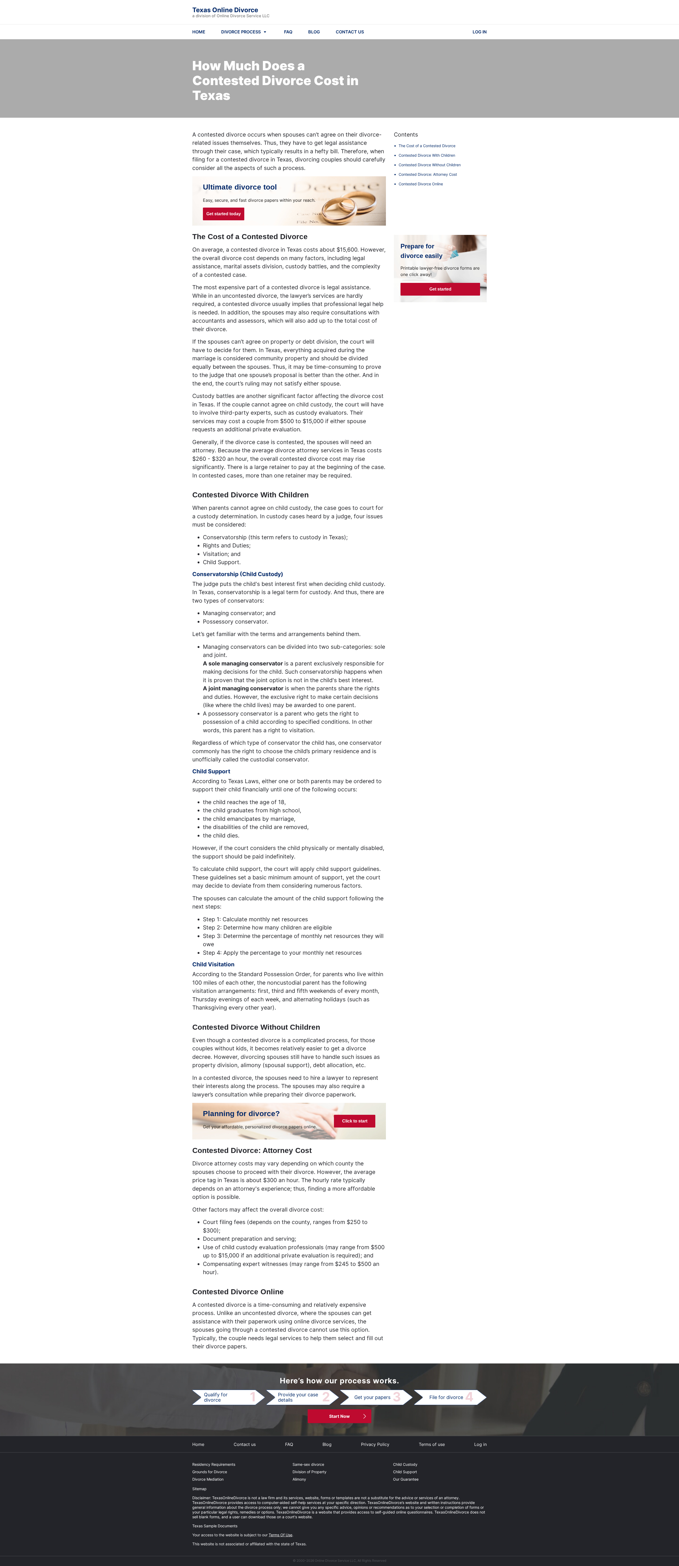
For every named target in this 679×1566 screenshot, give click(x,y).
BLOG (314, 31)
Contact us (245, 1444)
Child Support (405, 1472)
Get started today (223, 214)
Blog (327, 1444)
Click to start (354, 1121)
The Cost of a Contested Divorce (427, 145)
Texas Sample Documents (214, 1526)
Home (198, 1444)
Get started (440, 289)
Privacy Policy (375, 1444)
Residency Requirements (213, 1464)
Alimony (299, 1479)
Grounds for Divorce (209, 1472)
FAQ (288, 31)
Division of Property (310, 1472)
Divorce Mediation (208, 1479)
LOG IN (480, 31)
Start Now (339, 1416)
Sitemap (199, 1488)
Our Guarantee (406, 1479)
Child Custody (405, 1464)
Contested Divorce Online (421, 184)
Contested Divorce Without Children (430, 165)
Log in (480, 1444)
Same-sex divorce (308, 1464)
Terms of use (432, 1444)
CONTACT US (350, 31)
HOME (198, 31)
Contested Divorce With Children (427, 155)
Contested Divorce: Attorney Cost (428, 174)
